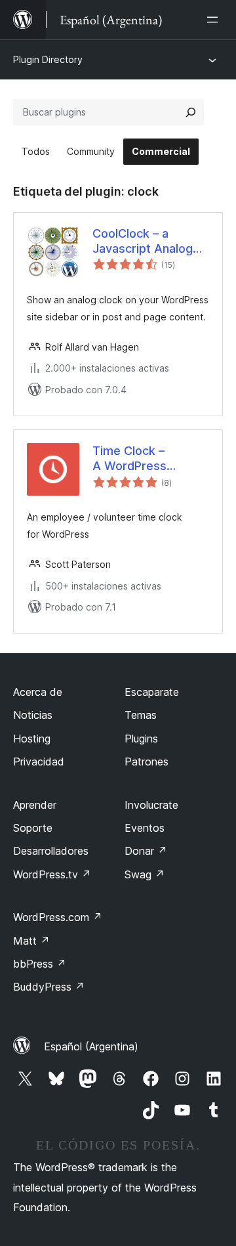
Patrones (146, 761)
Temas (141, 714)
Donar (146, 850)
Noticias (32, 714)
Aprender (34, 804)
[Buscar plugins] (191, 112)
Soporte (32, 827)
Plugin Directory (48, 59)
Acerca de (37, 691)
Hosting (31, 738)
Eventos (145, 827)
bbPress (39, 963)
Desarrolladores (50, 850)
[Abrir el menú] (215, 19)
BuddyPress (49, 986)
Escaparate (152, 691)
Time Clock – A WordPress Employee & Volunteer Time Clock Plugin (135, 459)
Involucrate (151, 804)
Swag (145, 874)
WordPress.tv (52, 874)
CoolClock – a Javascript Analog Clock (142, 241)
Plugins (141, 738)
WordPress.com (57, 917)
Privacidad (38, 761)
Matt (31, 940)
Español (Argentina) (91, 1046)
